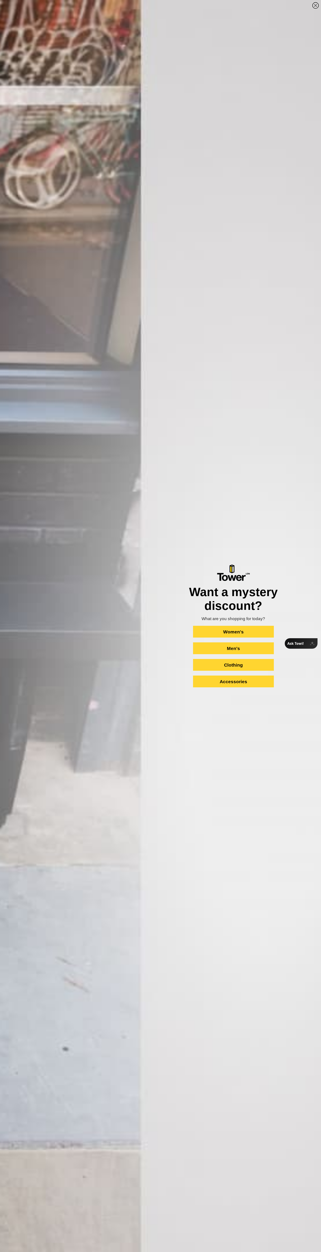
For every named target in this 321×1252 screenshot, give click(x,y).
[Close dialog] (315, 5)
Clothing (233, 664)
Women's (233, 631)
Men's (233, 648)
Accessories (233, 681)
